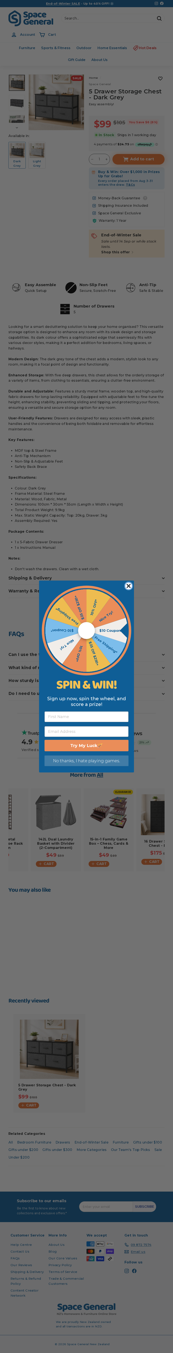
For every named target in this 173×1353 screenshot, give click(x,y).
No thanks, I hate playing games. (86, 760)
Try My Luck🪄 (86, 745)
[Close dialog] (128, 586)
